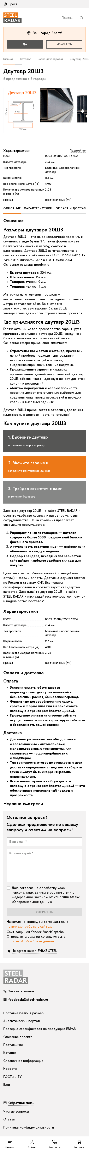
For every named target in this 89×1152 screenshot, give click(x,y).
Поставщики (13, 1045)
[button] (11, 4)
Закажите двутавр (17, 511)
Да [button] (25, 44)
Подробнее (78, 150)
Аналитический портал (21, 1021)
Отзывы (9, 1119)
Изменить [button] (64, 44)
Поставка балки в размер (23, 1013)
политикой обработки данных (31, 941)
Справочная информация (23, 1061)
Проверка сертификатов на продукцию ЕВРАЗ (39, 1029)
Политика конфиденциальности (28, 1127)
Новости (10, 1069)
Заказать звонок (21, 991)
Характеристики (16, 151)
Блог (7, 1085)
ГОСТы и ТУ (12, 1077)
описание (12, 208)
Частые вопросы (16, 1111)
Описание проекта (17, 1037)
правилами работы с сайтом (30, 926)
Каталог (25, 59)
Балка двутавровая (50, 59)
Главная (8, 59)
